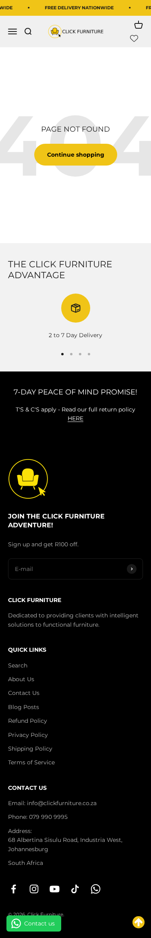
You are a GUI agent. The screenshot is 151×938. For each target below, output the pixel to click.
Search (17, 665)
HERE (75, 418)
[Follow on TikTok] (75, 888)
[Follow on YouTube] (54, 888)
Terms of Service (31, 762)
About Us (21, 679)
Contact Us (23, 693)
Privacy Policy (28, 735)
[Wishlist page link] (134, 38)
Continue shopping (75, 154)
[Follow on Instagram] (34, 888)
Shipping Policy (30, 748)
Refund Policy (27, 720)
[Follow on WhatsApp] (95, 888)
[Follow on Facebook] (13, 888)
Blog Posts (23, 707)
